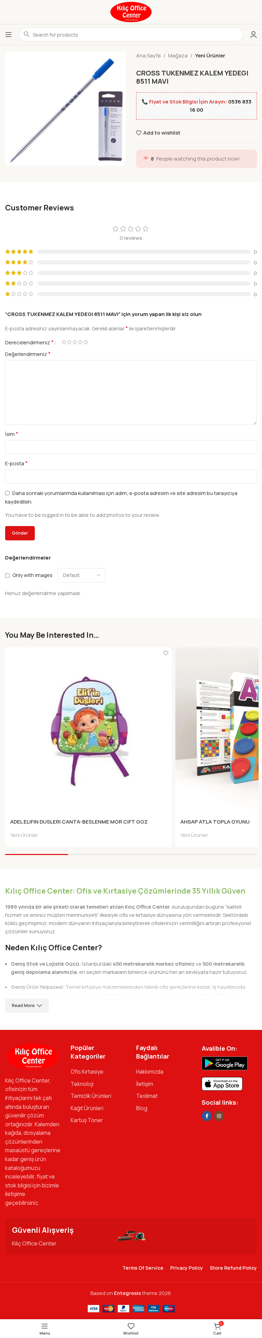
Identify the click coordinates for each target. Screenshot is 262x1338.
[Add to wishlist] (166, 653)
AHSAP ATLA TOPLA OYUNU (215, 821)
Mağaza (178, 55)
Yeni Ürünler (210, 55)
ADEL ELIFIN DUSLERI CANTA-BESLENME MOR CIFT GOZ (79, 821)
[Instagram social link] (219, 1116)
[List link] (98, 1071)
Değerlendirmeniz (27, 354)
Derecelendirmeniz (29, 342)
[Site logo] (130, 11)
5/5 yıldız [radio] (85, 342)
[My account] (253, 34)
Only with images (32, 575)
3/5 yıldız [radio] (74, 342)
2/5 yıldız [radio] (69, 342)
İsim (11, 434)
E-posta (16, 463)
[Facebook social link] (207, 1116)
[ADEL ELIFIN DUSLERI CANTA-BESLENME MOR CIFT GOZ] (88, 730)
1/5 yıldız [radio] (64, 342)
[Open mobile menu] (8, 34)
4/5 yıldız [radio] (80, 342)
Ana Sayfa (148, 55)
